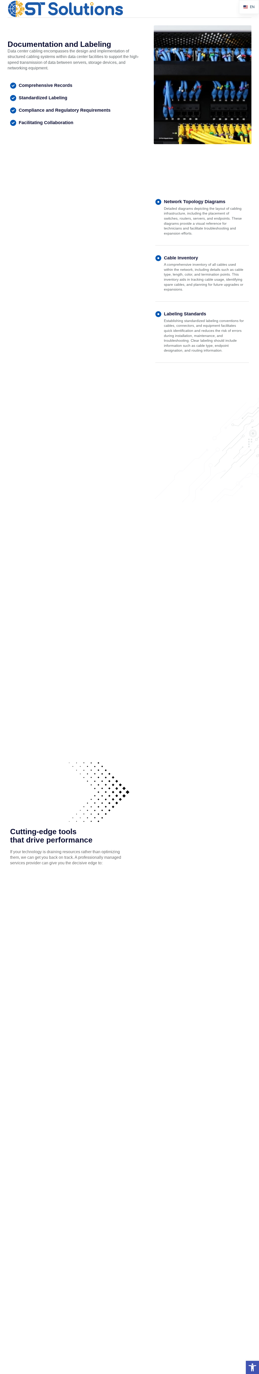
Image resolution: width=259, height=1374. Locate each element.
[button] (252, 1367)
